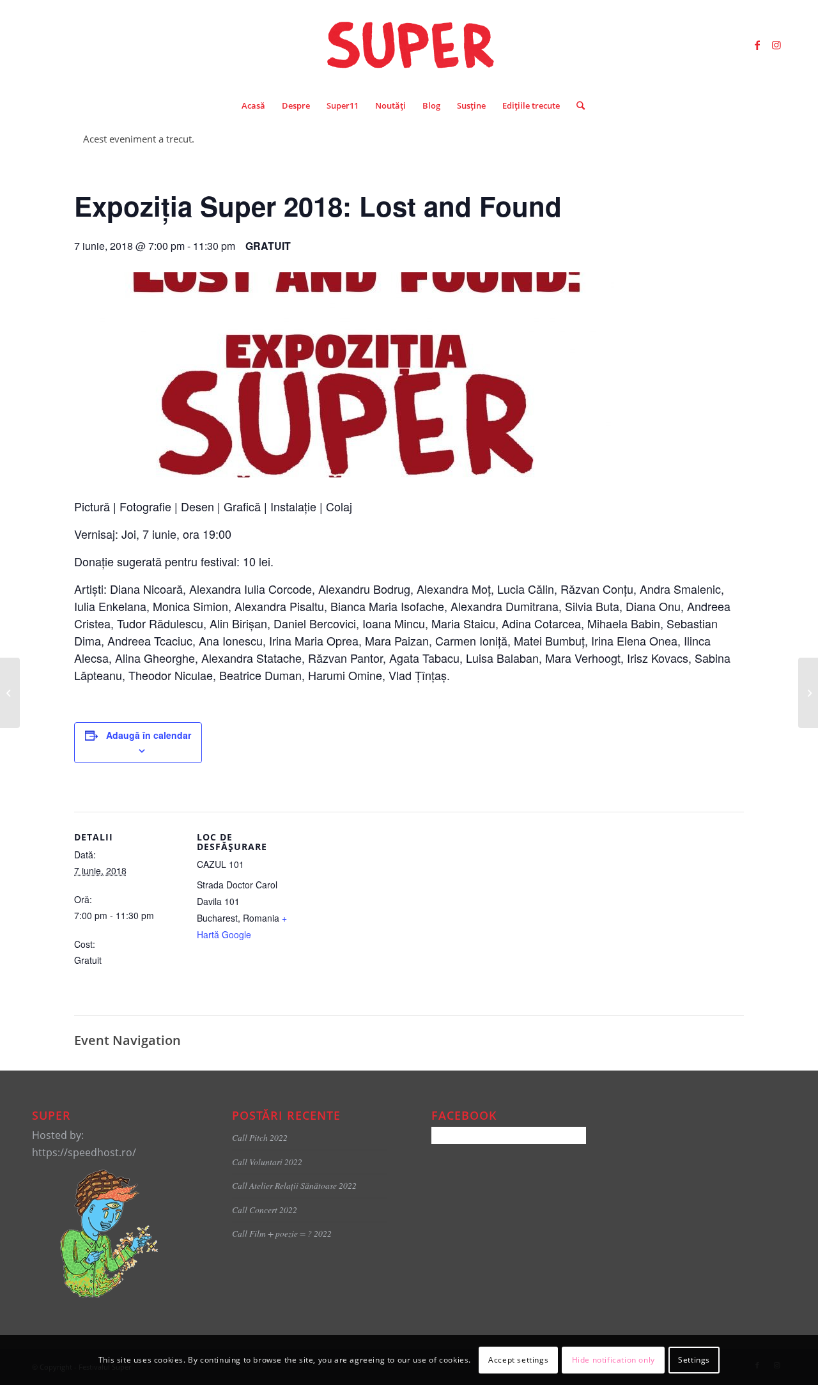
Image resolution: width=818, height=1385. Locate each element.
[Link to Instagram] (776, 44)
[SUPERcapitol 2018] (10, 693)
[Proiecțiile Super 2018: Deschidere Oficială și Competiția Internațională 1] (808, 693)
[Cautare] (576, 105)
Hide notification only (613, 1359)
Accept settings (518, 1359)
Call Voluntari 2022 (267, 1162)
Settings (694, 1359)
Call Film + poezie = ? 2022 (282, 1233)
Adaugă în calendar (148, 735)
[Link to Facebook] (757, 44)
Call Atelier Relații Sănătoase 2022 (294, 1185)
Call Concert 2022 (264, 1209)
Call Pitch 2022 (260, 1137)
